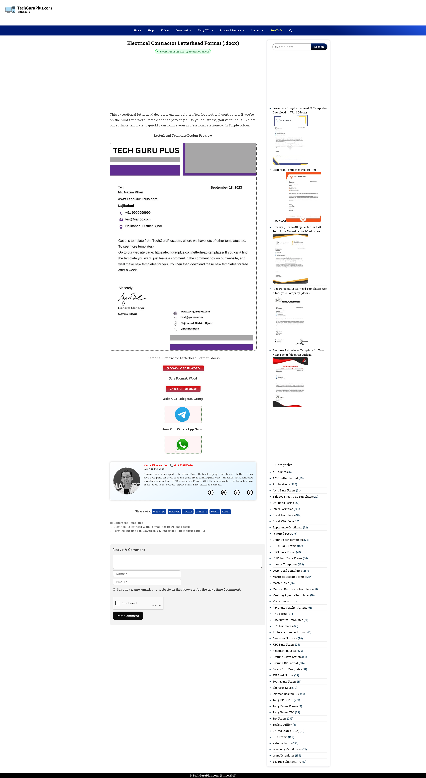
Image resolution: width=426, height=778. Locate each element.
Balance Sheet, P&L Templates (293, 496)
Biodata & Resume (230, 30)
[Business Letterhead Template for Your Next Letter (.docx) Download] (290, 405)
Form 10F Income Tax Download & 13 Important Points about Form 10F (160, 530)
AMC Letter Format (285, 478)
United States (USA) (286, 731)
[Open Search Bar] (290, 30)
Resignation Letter (285, 650)
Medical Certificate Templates (293, 589)
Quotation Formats (285, 638)
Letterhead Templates (128, 522)
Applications (281, 484)
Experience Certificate (287, 527)
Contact (255, 30)
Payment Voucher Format (290, 607)
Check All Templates (183, 388)
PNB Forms (280, 613)
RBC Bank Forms (283, 644)
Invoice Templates (285, 564)
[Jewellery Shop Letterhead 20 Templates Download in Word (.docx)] (290, 163)
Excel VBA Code (283, 521)
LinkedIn (201, 511)
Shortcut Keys (282, 687)
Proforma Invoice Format (289, 632)
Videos (165, 30)
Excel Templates (284, 515)
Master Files (281, 583)
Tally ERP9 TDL (283, 700)
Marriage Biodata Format (289, 576)
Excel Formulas (283, 509)
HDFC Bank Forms (284, 546)
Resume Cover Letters (287, 657)
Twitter (187, 511)
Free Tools (276, 30)
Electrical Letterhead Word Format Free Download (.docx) (152, 526)
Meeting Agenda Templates (291, 595)
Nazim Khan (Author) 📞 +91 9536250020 (168, 465)
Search (319, 47)
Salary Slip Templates (287, 669)
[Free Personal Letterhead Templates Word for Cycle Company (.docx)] (290, 344)
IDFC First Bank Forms (287, 558)
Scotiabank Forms (284, 681)
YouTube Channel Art (287, 761)
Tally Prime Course (285, 706)
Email (226, 511)
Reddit (215, 511)
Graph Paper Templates (288, 539)
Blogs (150, 30)
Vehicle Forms (282, 743)
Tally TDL (204, 30)
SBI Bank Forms (283, 675)
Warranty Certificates (287, 749)
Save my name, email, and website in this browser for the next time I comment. (179, 589)
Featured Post (282, 533)
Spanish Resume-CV (286, 694)
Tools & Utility (282, 724)
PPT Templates (283, 626)
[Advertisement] (363, 11)
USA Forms (280, 737)
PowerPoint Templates (288, 620)
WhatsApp (159, 511)
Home (137, 30)
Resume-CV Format (285, 663)
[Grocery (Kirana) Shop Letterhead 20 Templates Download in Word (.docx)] (290, 282)
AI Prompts (280, 472)
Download (182, 30)
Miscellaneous (282, 601)
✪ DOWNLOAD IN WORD (183, 368)
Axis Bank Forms (284, 490)
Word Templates (283, 755)
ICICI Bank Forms (284, 552)
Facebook (174, 511)
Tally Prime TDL (283, 712)
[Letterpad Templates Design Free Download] (303, 221)
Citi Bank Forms (283, 502)
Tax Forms (279, 718)
